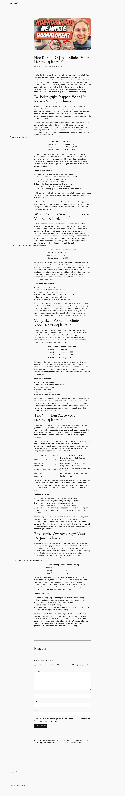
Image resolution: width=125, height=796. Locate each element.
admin (49, 66)
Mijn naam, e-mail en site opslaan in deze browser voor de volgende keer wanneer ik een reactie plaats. (63, 720)
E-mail (37, 701)
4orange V (14, 3)
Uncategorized (57, 66)
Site (35, 710)
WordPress (22, 785)
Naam (37, 692)
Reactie (37, 671)
